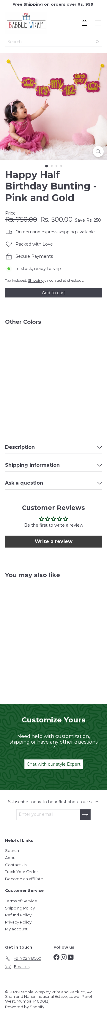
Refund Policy (18, 914)
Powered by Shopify (24, 1006)
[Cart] (84, 23)
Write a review (54, 541)
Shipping (36, 280)
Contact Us (15, 864)
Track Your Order (21, 871)
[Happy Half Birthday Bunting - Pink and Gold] (53, 351)
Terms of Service (21, 900)
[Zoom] (98, 151)
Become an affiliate (24, 878)
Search (12, 850)
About (11, 857)
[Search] (97, 42)
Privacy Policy (18, 922)
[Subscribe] (85, 814)
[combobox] (53, 42)
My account (16, 928)
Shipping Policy (20, 908)
